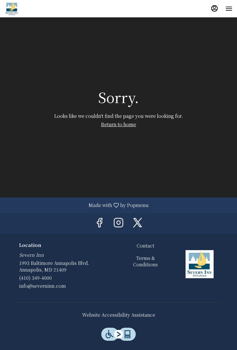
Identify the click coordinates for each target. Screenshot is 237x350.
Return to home (118, 124)
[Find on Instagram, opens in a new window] (118, 223)
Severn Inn (200, 264)
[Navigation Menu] (229, 9)
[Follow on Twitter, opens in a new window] (137, 223)
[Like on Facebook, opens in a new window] (99, 223)
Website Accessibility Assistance (118, 315)
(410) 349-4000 (35, 278)
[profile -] (214, 8)
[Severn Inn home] (31, 8)
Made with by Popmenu (76, 205)
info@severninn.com (42, 286)
